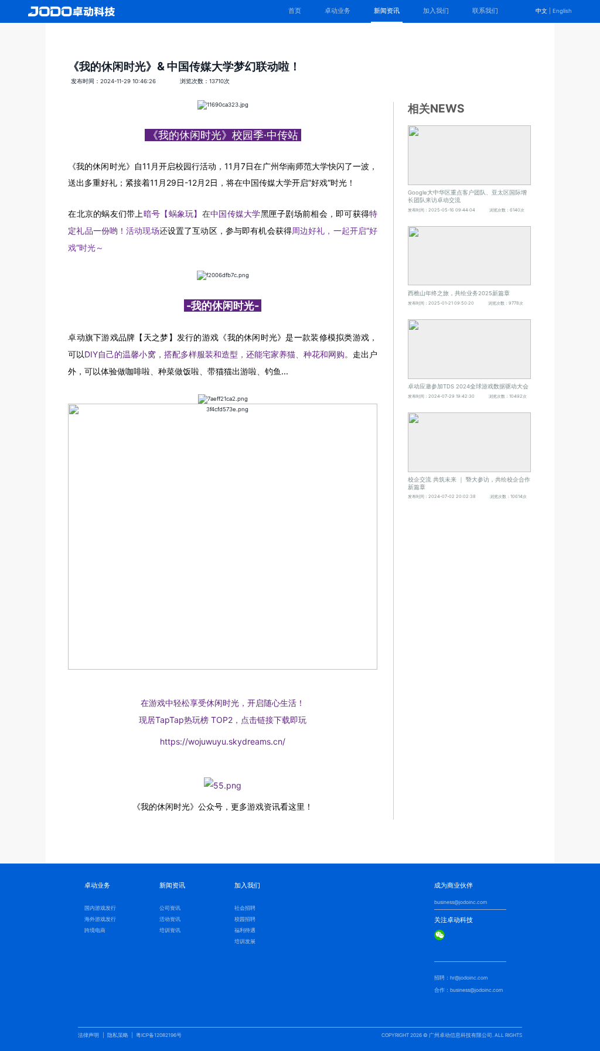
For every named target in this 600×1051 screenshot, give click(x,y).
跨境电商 (94, 930)
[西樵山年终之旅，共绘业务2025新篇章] (469, 256)
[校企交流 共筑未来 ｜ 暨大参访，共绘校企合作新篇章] (469, 442)
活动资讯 (169, 919)
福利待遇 (244, 930)
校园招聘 (244, 919)
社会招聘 (244, 908)
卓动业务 (337, 11)
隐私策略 (117, 1035)
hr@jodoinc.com (469, 978)
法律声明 (88, 1035)
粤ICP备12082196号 (159, 1035)
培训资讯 (169, 930)
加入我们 (436, 11)
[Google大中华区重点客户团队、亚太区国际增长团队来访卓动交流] (469, 155)
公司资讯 (169, 908)
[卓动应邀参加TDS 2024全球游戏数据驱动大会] (469, 349)
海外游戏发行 (100, 919)
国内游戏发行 (100, 908)
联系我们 (485, 11)
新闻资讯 (387, 11)
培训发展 (244, 941)
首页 (294, 11)
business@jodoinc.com (460, 902)
